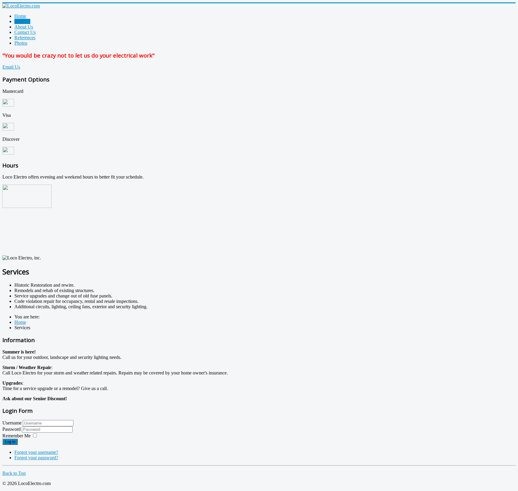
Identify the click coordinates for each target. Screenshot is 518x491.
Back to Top (14, 473)
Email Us (11, 67)
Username (12, 422)
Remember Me (16, 435)
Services (22, 21)
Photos (20, 43)
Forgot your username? (36, 452)
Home (20, 16)
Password (12, 429)
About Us (23, 26)
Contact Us (25, 32)
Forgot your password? (36, 457)
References (24, 37)
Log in (10, 441)
